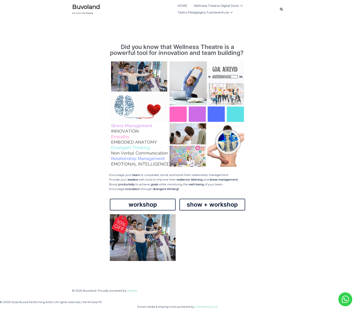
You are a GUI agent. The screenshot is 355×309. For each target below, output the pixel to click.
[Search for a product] (281, 9)
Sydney (132, 290)
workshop (143, 204)
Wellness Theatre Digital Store (216, 6)
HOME (182, 6)
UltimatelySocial (206, 306)
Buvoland (86, 6)
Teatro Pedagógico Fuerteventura (203, 12)
